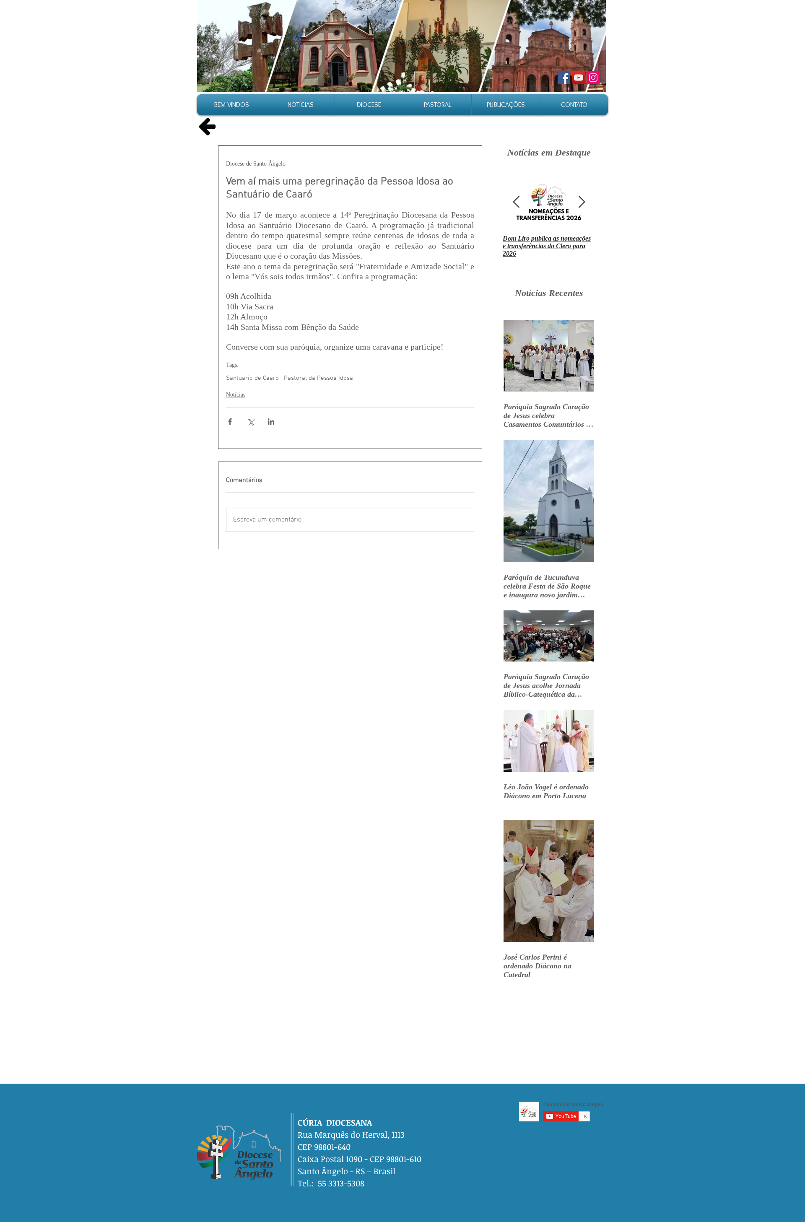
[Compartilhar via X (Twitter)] (250, 421)
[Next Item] (581, 202)
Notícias (235, 395)
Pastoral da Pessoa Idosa (318, 378)
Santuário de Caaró (252, 378)
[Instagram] (593, 77)
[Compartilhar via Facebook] (230, 421)
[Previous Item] (516, 202)
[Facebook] (564, 77)
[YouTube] (578, 77)
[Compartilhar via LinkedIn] (271, 421)
